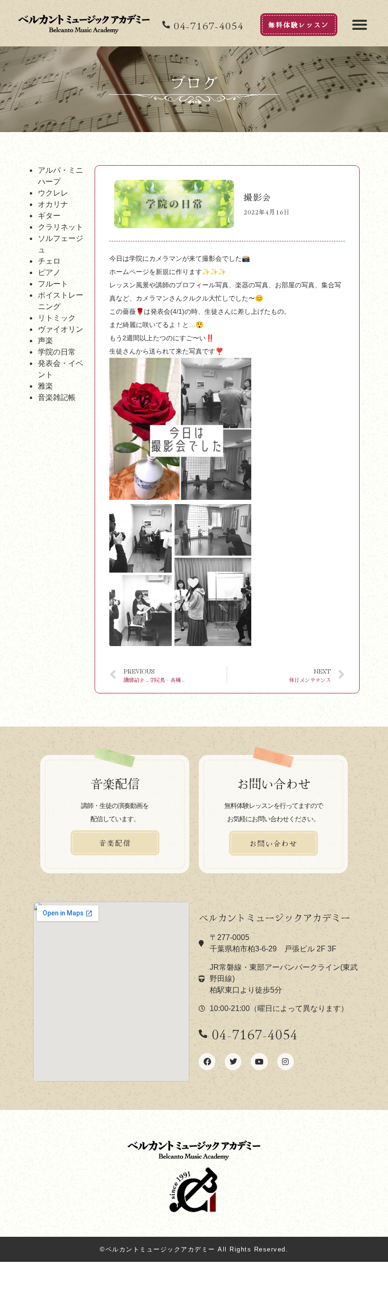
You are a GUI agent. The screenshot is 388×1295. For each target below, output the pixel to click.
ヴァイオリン (60, 329)
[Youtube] (259, 1061)
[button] (359, 24)
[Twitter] (233, 1061)
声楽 (45, 340)
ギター (49, 215)
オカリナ (53, 204)
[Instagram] (285, 1061)
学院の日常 (57, 351)
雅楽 (45, 385)
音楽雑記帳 (57, 397)
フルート (53, 283)
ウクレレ (53, 192)
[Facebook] (207, 1061)
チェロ (49, 261)
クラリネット (60, 226)
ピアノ (49, 272)
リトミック (57, 317)
